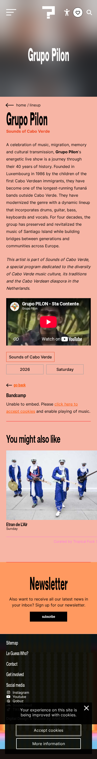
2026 (25, 369)
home (21, 105)
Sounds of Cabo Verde (30, 356)
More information (48, 743)
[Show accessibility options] (67, 12)
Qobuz (18, 701)
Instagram (20, 692)
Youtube (19, 697)
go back (20, 384)
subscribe (48, 616)
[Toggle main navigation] (10, 12)
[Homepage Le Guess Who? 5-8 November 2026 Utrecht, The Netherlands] (48, 12)
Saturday (65, 369)
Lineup (35, 105)
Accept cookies (48, 730)
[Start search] (88, 12)
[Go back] (10, 105)
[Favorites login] (78, 12)
